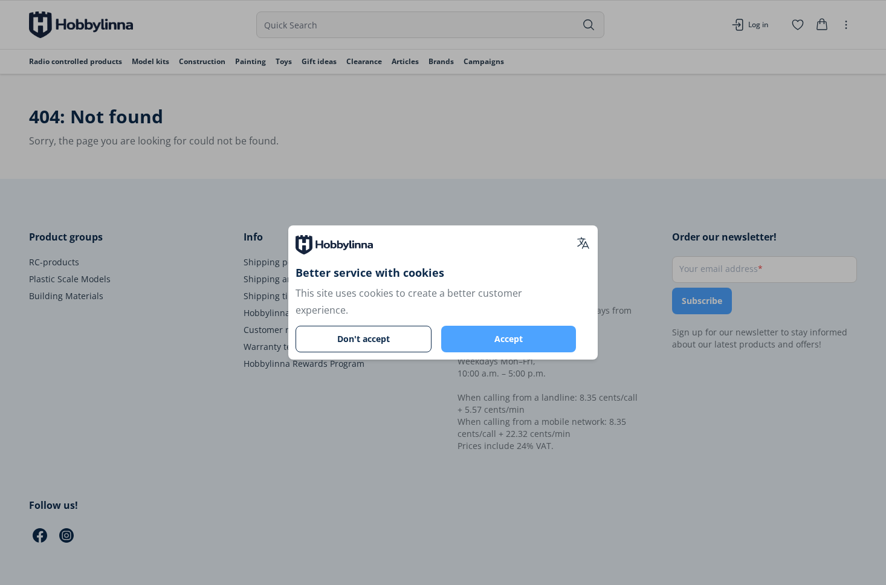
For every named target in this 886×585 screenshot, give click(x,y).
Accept (508, 338)
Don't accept (363, 338)
